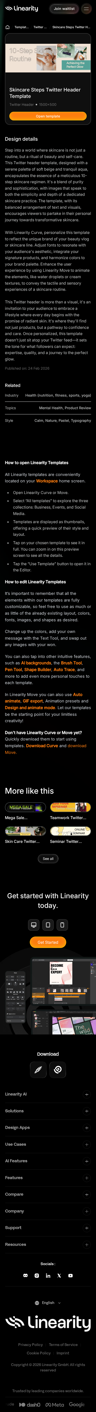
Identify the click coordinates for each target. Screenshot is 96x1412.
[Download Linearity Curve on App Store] (38, 1070)
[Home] (21, 9)
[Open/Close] (86, 8)
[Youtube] (70, 1275)
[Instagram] (36, 1275)
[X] (59, 1275)
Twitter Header (40, 27)
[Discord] (25, 1275)
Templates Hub (22, 27)
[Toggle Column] (87, 1094)
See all (48, 858)
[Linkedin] (48, 1275)
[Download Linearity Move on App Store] (57, 1070)
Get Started (48, 942)
